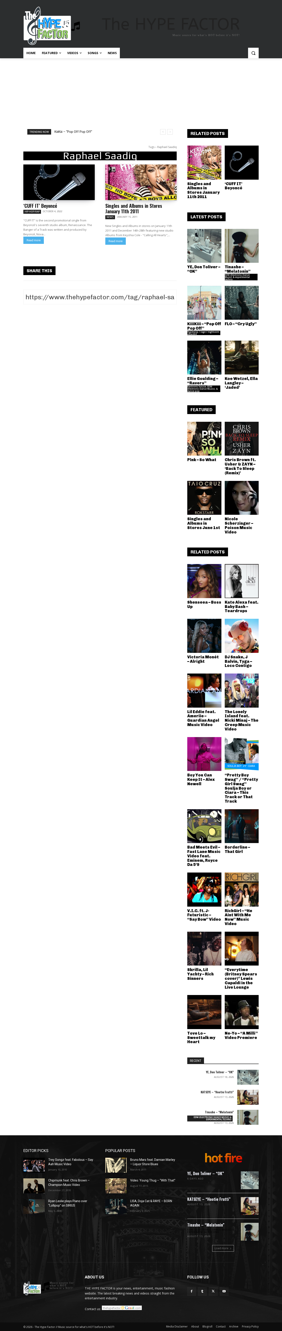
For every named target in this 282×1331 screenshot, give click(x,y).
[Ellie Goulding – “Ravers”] (204, 358)
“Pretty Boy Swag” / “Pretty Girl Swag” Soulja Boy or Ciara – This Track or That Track (241, 788)
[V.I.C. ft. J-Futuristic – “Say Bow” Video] (204, 890)
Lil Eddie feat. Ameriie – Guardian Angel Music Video (203, 718)
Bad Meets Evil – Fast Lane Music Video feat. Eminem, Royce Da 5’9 (204, 856)
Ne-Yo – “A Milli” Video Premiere (241, 1035)
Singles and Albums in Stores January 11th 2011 (133, 208)
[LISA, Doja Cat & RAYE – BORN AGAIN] (116, 1206)
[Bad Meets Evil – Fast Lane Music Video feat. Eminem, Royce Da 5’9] (204, 826)
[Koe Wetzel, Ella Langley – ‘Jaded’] (242, 358)
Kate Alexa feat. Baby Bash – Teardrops (241, 606)
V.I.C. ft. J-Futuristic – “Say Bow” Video (204, 915)
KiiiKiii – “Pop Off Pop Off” (73, 132)
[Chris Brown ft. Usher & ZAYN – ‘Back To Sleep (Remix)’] (242, 439)
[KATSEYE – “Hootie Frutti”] (248, 1097)
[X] (213, 1291)
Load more (221, 1248)
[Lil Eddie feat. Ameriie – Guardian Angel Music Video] (204, 691)
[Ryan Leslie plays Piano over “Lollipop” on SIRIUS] (34, 1206)
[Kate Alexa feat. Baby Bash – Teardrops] (242, 581)
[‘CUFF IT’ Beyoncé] (59, 182)
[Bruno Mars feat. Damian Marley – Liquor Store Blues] (116, 1165)
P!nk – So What (201, 459)
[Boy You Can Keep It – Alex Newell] (204, 754)
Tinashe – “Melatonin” (237, 269)
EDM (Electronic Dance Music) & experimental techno (237, 277)
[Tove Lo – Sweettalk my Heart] (204, 1012)
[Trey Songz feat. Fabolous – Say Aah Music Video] (34, 1165)
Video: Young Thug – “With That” (152, 1180)
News (110, 217)
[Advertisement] (141, 91)
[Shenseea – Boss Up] (204, 581)
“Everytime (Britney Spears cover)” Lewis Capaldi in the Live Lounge (241, 978)
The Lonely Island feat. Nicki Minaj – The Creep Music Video (241, 720)
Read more (34, 240)
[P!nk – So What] (204, 439)
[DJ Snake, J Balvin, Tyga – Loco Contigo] (242, 636)
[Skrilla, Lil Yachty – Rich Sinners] (204, 949)
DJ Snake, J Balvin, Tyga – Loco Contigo (238, 661)
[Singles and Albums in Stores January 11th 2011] (141, 182)
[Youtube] (224, 1291)
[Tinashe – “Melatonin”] (242, 246)
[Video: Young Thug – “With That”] (116, 1185)
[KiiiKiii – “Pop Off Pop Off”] (204, 303)
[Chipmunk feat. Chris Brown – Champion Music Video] (34, 1185)
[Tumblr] (202, 1291)
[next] (170, 132)
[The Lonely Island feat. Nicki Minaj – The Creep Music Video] (242, 691)
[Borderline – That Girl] (242, 826)
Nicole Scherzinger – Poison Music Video (239, 525)
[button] (253, 53)
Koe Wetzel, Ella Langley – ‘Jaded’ (241, 383)
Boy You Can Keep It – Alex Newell (201, 779)
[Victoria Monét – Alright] (204, 636)
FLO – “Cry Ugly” (241, 323)
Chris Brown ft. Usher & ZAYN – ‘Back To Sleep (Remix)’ (240, 466)
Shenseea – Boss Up (204, 604)
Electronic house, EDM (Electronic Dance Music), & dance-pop (202, 388)
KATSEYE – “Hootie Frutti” (217, 1092)
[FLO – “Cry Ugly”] (242, 303)
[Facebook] (191, 1291)
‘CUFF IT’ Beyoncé (40, 205)
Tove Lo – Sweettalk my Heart (201, 1037)
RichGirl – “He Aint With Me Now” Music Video (238, 917)
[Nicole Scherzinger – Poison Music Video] (242, 498)
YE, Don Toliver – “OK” (203, 269)
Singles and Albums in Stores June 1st (203, 523)
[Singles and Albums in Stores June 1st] (204, 498)
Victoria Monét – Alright (203, 659)
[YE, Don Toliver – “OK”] (204, 246)
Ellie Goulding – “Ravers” (202, 380)
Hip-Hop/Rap (32, 211)
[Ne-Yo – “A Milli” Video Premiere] (242, 1012)
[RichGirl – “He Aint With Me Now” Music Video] (242, 890)
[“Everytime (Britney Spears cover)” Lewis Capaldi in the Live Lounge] (242, 949)
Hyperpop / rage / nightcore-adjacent (203, 333)
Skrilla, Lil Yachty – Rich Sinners (200, 974)
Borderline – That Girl (237, 849)
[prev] (163, 132)
